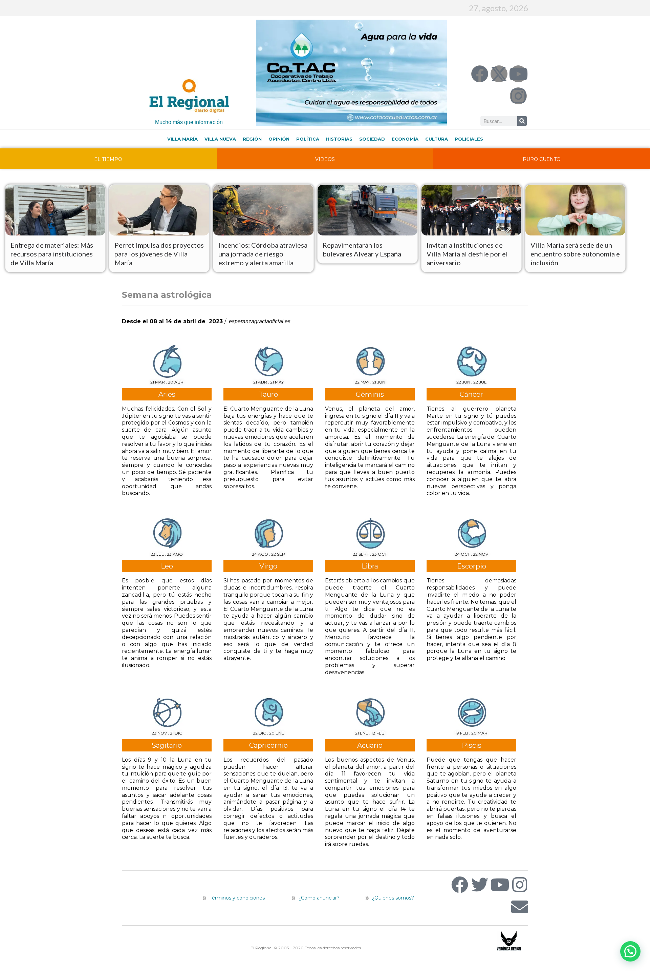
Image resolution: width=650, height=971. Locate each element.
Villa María (182, 139)
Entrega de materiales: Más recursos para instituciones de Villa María (51, 254)
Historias (339, 139)
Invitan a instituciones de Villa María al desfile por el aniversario (467, 254)
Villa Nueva (220, 139)
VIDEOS (325, 159)
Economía (405, 139)
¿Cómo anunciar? (319, 898)
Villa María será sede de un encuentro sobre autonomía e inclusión (575, 254)
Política (307, 139)
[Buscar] (522, 121)
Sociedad (372, 139)
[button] (630, 951)
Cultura (436, 139)
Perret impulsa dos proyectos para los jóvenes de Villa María (159, 254)
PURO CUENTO (542, 159)
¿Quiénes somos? (392, 898)
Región (252, 139)
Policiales (469, 139)
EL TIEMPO (108, 159)
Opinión (278, 139)
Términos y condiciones (236, 898)
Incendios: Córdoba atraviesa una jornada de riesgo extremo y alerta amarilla (262, 254)
